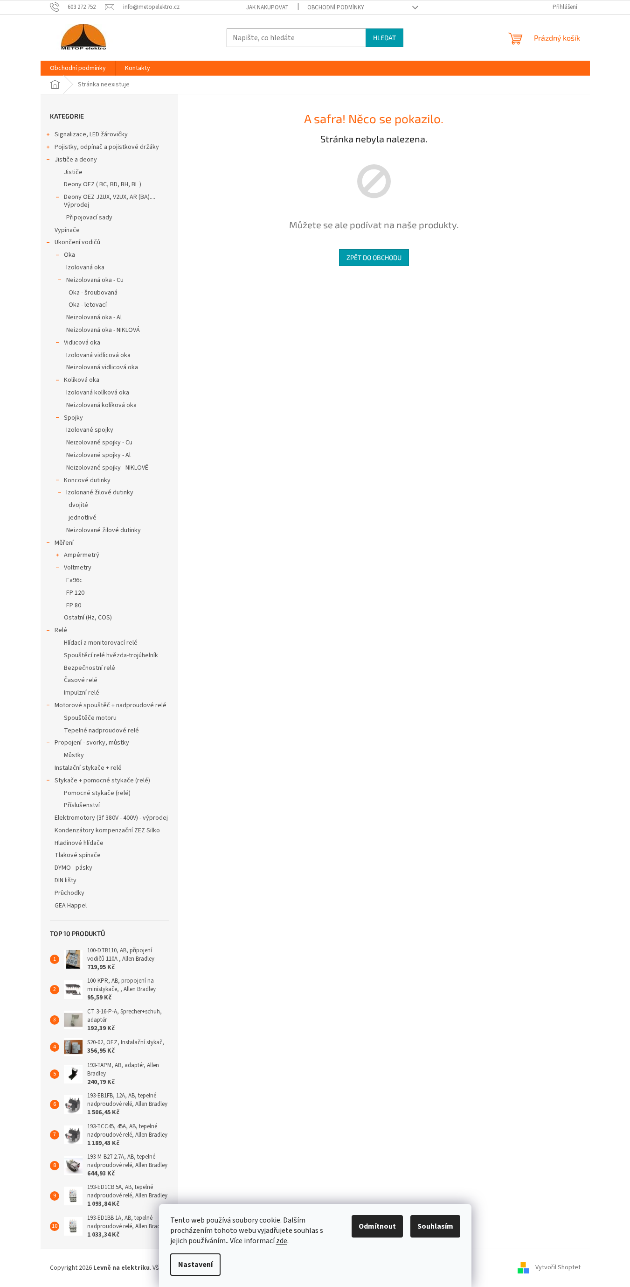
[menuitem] (78, 68)
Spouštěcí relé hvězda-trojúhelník (111, 655)
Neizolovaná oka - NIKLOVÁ (103, 330)
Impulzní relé (81, 692)
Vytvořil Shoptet (558, 1268)
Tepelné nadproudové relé (101, 730)
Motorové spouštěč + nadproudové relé (110, 705)
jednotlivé (83, 517)
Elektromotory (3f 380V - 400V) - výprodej (111, 818)
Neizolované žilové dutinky (103, 530)
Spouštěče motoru (90, 718)
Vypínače (67, 230)
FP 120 (75, 593)
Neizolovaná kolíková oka (101, 405)
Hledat (384, 38)
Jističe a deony (76, 159)
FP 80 (73, 605)
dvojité (78, 505)
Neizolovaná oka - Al (94, 317)
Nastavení (195, 1264)
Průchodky (69, 893)
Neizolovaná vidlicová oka (102, 367)
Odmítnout (377, 1226)
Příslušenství (82, 805)
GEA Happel (71, 905)
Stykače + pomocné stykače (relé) (102, 780)
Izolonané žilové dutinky (99, 492)
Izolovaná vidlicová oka (98, 355)
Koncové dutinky (87, 480)
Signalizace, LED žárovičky (91, 134)
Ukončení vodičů (77, 242)
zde (281, 1241)
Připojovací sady (89, 217)
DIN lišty (65, 880)
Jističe (73, 172)
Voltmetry (77, 567)
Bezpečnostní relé (89, 668)
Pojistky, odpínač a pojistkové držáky (107, 147)
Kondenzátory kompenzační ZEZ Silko (107, 830)
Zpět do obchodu (374, 257)
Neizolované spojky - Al (98, 455)
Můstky (74, 755)
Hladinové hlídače (79, 843)
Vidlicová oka (82, 342)
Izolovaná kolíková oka (97, 392)
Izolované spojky (89, 430)
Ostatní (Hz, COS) (88, 617)
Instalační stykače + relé (88, 768)
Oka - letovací (88, 304)
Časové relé (80, 680)
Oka (69, 255)
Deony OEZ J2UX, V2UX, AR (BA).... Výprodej (109, 201)
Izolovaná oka (85, 267)
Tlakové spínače (78, 855)
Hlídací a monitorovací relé (101, 642)
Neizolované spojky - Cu (99, 442)
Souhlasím (435, 1226)
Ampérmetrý (81, 555)
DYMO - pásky (73, 867)
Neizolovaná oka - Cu (95, 280)
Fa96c (74, 580)
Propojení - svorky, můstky (92, 742)
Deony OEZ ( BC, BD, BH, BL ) (102, 184)
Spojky (73, 417)
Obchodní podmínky (335, 7)
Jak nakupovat (267, 7)
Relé (61, 630)
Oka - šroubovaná (93, 292)
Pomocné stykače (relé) (97, 793)
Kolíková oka (81, 380)
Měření (64, 543)
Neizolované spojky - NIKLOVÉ (107, 467)
